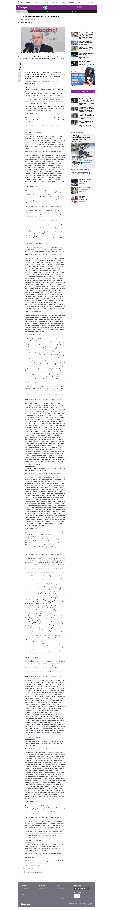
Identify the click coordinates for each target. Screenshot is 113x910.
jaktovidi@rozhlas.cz (31, 83)
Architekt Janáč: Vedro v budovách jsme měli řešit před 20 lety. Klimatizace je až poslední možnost (86, 116)
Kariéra (58, 894)
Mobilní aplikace (42, 894)
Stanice (63, 2)
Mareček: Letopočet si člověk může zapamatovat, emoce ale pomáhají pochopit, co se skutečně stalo (87, 101)
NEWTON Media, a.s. (48, 863)
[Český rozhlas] (24, 2)
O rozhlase (71, 2)
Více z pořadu (75, 97)
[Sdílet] (22, 69)
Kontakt (58, 896)
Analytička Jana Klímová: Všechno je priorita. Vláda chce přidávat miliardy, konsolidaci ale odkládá (86, 109)
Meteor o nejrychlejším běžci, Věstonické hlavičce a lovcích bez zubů (86, 48)
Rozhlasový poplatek (61, 898)
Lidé (58, 11)
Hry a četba (70, 11)
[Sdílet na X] (19, 76)
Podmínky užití (84, 903)
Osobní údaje (77, 903)
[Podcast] (19, 69)
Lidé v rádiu (59, 892)
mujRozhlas (54, 2)
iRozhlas (38, 2)
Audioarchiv (79, 7)
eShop (22, 894)
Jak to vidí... (33, 19)
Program (46, 2)
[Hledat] (93, 2)
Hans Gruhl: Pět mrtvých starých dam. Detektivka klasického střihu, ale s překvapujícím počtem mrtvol (86, 35)
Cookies (71, 903)
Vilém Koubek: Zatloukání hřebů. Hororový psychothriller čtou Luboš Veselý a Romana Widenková (86, 56)
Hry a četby (74, 75)
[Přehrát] (20, 64)
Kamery (78, 8)
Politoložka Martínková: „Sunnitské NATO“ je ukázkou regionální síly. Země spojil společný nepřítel (86, 124)
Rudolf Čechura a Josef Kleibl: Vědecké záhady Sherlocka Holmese (86, 43)
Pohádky (74, 77)
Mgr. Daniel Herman (31, 87)
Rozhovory (78, 11)
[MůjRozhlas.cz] (20, 25)
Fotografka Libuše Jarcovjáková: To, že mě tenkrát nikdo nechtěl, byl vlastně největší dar (86, 64)
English (90, 903)
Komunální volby (25, 890)
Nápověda (58, 890)
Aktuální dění (22, 11)
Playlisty (53, 11)
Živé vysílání (74, 79)
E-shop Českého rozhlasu (78, 132)
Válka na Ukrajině (25, 888)
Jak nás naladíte (60, 888)
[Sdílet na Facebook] (19, 73)
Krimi (80, 75)
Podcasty (41, 892)
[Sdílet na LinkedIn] (19, 80)
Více (85, 11)
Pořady (39, 11)
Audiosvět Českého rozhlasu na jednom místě (81, 85)
